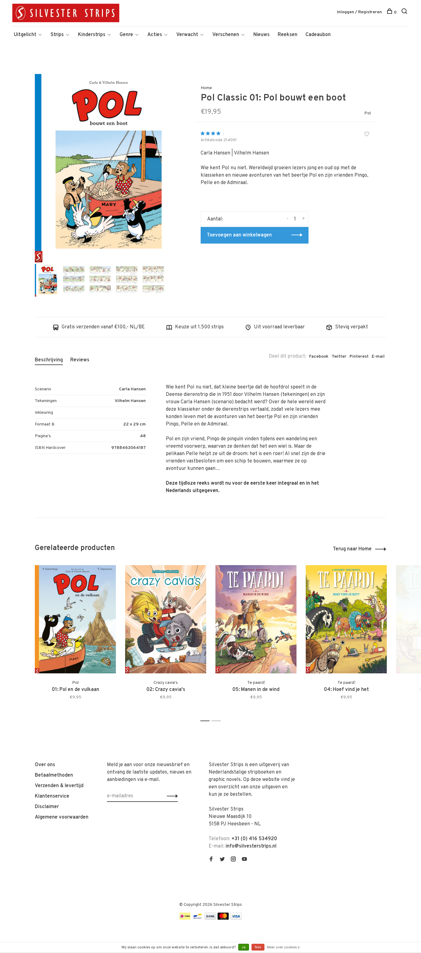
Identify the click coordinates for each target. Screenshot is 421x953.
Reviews (79, 360)
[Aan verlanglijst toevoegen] (366, 135)
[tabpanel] (105, 168)
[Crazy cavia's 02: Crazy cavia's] (165, 619)
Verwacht (187, 35)
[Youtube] (244, 860)
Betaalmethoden (54, 775)
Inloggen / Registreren (359, 12)
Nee (258, 947)
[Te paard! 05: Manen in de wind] (255, 619)
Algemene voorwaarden (61, 817)
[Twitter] (222, 860)
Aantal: (215, 219)
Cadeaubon (318, 35)
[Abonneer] (170, 796)
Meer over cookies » (283, 947)
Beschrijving (49, 360)
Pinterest (359, 356)
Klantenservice (52, 796)
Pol (367, 113)
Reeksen (287, 35)
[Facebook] (211, 860)
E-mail (378, 356)
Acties (154, 35)
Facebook (319, 356)
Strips (57, 35)
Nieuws (261, 35)
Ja (244, 947)
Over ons (45, 765)
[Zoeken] (405, 12)
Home (206, 88)
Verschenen (225, 35)
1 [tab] (206, 721)
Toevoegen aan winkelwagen (239, 235)
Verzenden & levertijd (59, 786)
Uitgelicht (25, 35)
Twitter (339, 356)
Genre (126, 35)
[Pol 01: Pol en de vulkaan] (75, 619)
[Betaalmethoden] (184, 918)
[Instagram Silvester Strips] (233, 860)
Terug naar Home (352, 549)
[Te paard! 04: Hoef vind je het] (346, 619)
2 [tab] (217, 721)
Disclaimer (47, 807)
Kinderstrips (91, 35)
